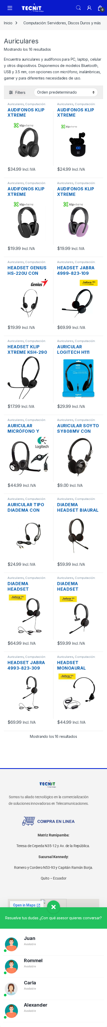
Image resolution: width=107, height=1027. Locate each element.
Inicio (8, 23)
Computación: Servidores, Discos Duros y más (62, 23)
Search (78, 8)
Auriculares (16, 104)
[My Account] (89, 8)
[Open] (10, 8)
